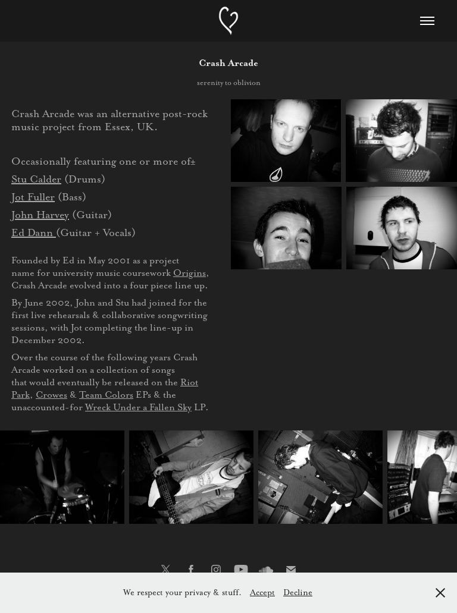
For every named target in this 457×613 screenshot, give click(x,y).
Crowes (51, 394)
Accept (262, 592)
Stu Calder (36, 179)
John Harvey (40, 214)
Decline (297, 592)
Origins (189, 272)
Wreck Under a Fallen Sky (138, 407)
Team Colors (106, 394)
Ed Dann (33, 232)
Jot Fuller (33, 196)
